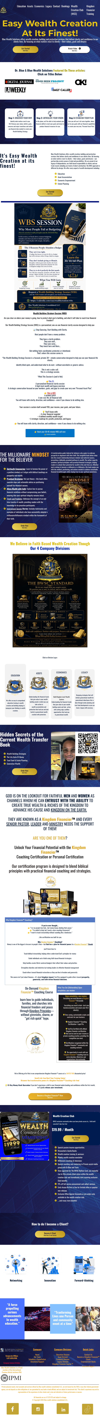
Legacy (49, 6)
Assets (30, 6)
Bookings (65, 6)
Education (21, 6)
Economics (39, 6)
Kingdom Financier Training (91, 10)
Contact (56, 6)
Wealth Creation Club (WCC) (77, 10)
